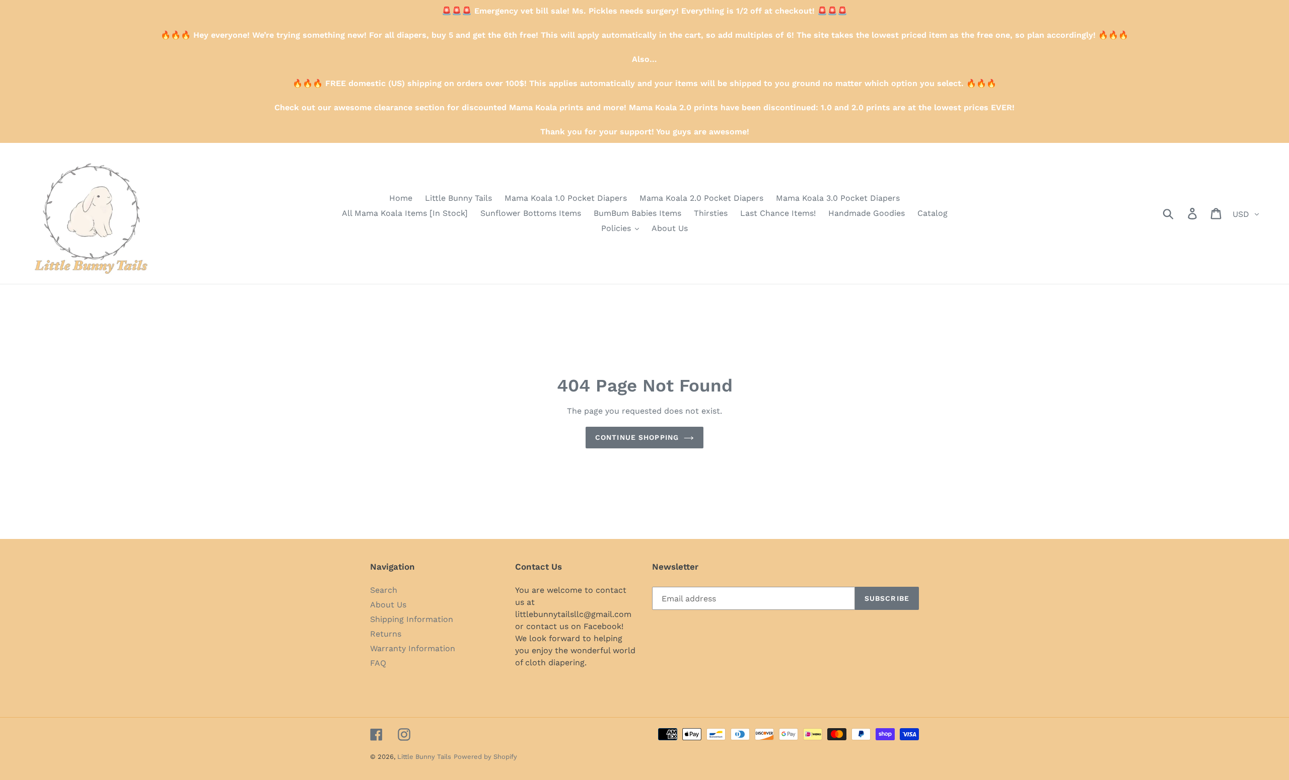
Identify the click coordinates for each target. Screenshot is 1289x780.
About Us (388, 604)
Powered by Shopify (485, 756)
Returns (385, 634)
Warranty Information (412, 648)
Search (383, 590)
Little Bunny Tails (424, 756)
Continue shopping (637, 437)
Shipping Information (411, 619)
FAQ (378, 663)
